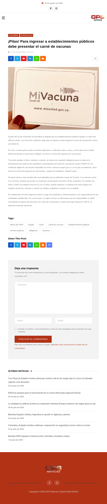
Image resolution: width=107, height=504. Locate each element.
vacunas (46, 230)
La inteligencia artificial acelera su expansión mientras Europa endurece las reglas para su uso (52, 404)
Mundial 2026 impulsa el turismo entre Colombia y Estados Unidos (39, 436)
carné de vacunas (56, 225)
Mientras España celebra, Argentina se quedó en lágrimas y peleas (39, 414)
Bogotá (31, 225)
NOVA (74, 492)
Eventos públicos (17, 230)
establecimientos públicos (78, 225)
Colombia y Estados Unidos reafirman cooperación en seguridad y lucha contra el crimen (49, 425)
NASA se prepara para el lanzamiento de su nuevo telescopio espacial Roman (44, 393)
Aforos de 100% (16, 225)
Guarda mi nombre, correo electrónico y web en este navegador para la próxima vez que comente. (54, 330)
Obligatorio (33, 230)
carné (41, 225)
